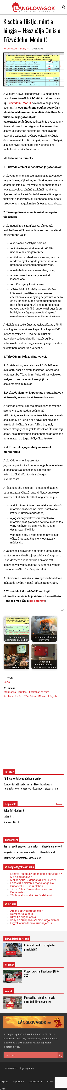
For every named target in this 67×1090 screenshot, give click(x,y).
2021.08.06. (37, 49)
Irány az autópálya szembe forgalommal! (34, 920)
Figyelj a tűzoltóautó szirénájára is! (31, 923)
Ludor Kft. (8, 816)
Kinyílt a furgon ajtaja (23, 917)
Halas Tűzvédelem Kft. (15, 810)
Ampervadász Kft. (12, 822)
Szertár (9, 965)
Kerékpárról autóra (21, 913)
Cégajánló (10, 804)
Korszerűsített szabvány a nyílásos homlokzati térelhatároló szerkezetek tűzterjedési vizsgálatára (30, 786)
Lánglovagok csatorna (21, 867)
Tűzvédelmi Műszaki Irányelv (40, 696)
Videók (10, 1005)
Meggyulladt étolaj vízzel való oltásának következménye (39, 1000)
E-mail (3, 1089)
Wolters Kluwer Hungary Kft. (16, 49)
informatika (9, 691)
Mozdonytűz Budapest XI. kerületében (33, 880)
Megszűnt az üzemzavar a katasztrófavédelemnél (29, 852)
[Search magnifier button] (60, 1055)
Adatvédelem (35, 1082)
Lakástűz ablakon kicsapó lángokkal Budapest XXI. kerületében (32, 885)
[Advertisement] (33, 733)
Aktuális (11, 953)
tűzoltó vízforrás (12, 696)
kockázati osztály (39, 691)
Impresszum (18, 1082)
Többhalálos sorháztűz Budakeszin (31, 895)
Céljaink (4, 1082)
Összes (59, 804)
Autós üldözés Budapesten (26, 910)
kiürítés (22, 691)
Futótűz (9, 772)
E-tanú (12, 904)
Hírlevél (50, 1082)
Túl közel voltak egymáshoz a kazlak (22, 778)
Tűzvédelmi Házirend (17, 939)
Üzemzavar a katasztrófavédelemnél (22, 858)
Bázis (6, 681)
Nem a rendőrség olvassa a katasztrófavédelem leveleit (32, 846)
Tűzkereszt (11, 840)
